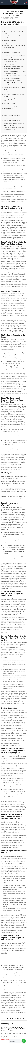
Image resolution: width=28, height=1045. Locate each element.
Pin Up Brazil (9, 7)
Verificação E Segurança (10, 40)
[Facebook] (7, 1018)
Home (2, 7)
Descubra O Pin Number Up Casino (12, 120)
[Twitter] (5, 1018)
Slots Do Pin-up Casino (9, 103)
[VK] (10, 1018)
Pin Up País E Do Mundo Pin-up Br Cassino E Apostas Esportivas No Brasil (13, 1028)
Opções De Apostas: (9, 64)
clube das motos (5, 18)
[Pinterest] (12, 1018)
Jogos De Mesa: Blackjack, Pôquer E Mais (14, 106)
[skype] (23, 1018)
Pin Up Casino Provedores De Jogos (13, 43)
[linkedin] (18, 1018)
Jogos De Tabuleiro (8, 92)
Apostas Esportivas (8, 108)
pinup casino (20, 238)
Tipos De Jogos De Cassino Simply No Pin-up (15, 75)
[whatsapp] (20, 1018)
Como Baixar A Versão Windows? (12, 52)
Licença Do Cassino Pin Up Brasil (12, 115)
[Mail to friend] (15, 1018)
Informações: (7, 50)
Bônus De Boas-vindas (9, 118)
